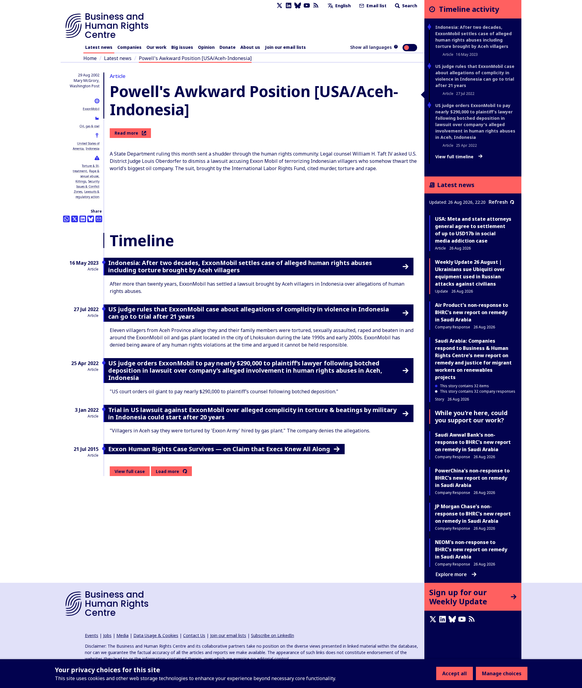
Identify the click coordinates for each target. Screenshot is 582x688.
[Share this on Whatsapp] (66, 219)
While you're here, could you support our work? (471, 416)
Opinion (206, 47)
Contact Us (194, 635)
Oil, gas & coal (89, 126)
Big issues (182, 47)
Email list (375, 5)
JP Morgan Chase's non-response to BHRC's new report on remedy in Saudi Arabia (473, 513)
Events (91, 635)
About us (250, 47)
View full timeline (455, 156)
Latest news (98, 47)
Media (122, 635)
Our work (156, 47)
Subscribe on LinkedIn (272, 635)
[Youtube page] (306, 5)
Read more (126, 133)
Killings (80, 181)
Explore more (451, 574)
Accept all (454, 673)
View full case (130, 471)
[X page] (279, 5)
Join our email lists (285, 47)
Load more (167, 471)
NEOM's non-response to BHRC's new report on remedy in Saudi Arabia (471, 549)
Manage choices (501, 673)
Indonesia (92, 148)
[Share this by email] (98, 219)
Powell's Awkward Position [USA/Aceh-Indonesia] (195, 58)
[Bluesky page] (297, 5)
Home (90, 58)
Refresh (498, 202)
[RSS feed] (315, 5)
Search (409, 5)
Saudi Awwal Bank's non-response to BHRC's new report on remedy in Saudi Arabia (473, 442)
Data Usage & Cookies (155, 635)
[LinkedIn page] (288, 5)
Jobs (107, 635)
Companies (129, 47)
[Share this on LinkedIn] (82, 219)
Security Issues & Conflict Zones (86, 186)
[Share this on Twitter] (74, 219)
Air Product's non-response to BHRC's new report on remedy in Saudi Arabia (471, 312)
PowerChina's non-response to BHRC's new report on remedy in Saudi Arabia (472, 477)
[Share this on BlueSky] (90, 219)
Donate (227, 47)
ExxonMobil (91, 109)
